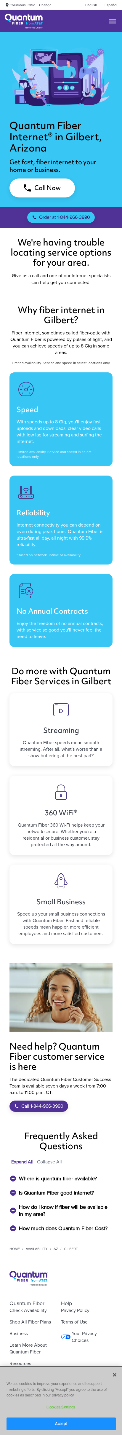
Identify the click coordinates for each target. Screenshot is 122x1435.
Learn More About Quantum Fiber (28, 1348)
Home (14, 1248)
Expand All (22, 1161)
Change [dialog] (45, 5)
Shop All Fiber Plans (30, 1321)
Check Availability (28, 1310)
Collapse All (49, 1161)
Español (111, 5)
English (91, 5)
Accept (61, 1423)
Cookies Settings (60, 1407)
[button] (61, 1178)
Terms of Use (74, 1321)
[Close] (114, 1374)
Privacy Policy (75, 1310)
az (56, 1248)
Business (18, 1333)
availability (37, 1248)
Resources (20, 1363)
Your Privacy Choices (84, 1337)
